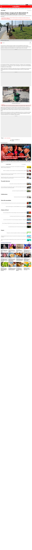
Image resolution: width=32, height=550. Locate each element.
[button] (1, 6)
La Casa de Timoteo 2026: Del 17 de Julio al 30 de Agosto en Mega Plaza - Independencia (14, 219)
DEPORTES (22, 8)
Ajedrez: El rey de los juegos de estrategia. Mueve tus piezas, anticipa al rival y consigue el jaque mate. (13, 240)
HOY (0, 4)
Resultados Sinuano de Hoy (5, 4)
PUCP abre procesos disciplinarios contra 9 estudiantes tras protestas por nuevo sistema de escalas (16, 19)
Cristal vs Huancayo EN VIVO (13, 4)
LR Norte (3, 42)
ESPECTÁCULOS (27, 8)
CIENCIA (20, 8)
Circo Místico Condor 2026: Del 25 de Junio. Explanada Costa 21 (18, 216)
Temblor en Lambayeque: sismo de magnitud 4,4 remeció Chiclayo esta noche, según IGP (14, 170)
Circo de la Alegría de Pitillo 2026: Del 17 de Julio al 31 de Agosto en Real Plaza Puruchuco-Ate (14, 223)
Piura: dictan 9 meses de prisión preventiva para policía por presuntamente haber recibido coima (16, 105)
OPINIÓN (8, 8)
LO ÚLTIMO (2, 8)
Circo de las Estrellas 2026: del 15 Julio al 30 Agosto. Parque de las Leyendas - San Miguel (14, 212)
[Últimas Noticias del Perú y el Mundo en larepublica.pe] (16, 6)
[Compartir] (30, 42)
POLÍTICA (5, 8)
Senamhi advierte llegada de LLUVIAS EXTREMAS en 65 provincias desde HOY (16, 206)
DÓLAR (30, 8)
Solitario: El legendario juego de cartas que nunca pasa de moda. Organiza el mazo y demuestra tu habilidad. (13, 236)
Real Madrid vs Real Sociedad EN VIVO (21, 4)
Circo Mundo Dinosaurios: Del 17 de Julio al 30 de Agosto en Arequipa (17, 226)
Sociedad (3, 10)
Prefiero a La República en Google (16, 140)
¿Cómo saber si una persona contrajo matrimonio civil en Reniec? (17, 183)
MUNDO (17, 8)
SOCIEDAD (14, 8)
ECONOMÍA (11, 8)
